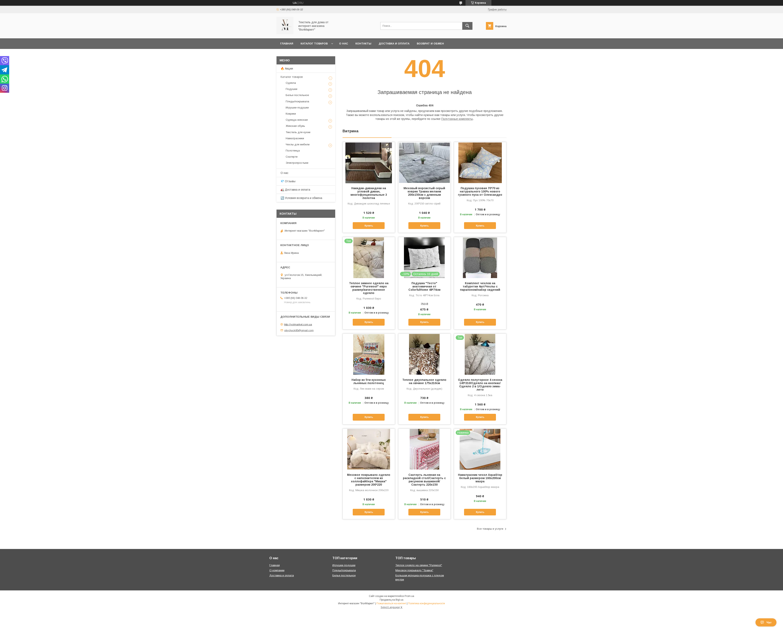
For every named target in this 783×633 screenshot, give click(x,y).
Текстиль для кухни (298, 132)
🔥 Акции (287, 68)
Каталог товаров (314, 43)
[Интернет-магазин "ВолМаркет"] (284, 33)
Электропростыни (297, 162)
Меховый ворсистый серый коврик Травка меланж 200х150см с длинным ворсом (424, 193)
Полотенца (293, 150)
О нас (343, 43)
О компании (276, 570)
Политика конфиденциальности (426, 603)
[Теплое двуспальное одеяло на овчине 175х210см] (424, 354)
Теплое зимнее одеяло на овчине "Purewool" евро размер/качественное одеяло (368, 288)
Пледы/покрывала (297, 101)
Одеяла (291, 82)
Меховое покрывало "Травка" (414, 570)
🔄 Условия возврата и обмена (301, 198)
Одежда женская (297, 119)
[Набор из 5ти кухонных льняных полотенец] (369, 354)
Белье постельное (297, 95)
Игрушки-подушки (297, 107)
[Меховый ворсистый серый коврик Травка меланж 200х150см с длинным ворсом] (424, 162)
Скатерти (291, 156)
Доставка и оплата (394, 43)
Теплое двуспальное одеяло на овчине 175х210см (424, 381)
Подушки (291, 89)
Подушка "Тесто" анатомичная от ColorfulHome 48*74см (424, 286)
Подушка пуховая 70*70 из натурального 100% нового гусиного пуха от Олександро (480, 191)
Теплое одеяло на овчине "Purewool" (418, 565)
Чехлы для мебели (298, 144)
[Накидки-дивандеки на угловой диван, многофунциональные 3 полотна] (369, 162)
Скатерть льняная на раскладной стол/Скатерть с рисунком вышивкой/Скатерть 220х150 (424, 479)
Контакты (363, 43)
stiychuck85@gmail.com (299, 330)
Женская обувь (295, 125)
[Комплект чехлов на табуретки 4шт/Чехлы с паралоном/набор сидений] (480, 257)
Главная (286, 43)
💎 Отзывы (288, 181)
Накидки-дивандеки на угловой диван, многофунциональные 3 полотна (369, 193)
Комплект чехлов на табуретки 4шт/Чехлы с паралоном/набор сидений (480, 286)
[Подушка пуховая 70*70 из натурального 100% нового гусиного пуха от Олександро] (480, 162)
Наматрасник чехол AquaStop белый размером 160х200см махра (480, 478)
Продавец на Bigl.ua (391, 599)
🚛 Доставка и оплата (295, 189)
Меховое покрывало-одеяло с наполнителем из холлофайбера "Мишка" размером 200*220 (368, 479)
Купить (369, 225)
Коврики (291, 113)
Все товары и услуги (490, 528)
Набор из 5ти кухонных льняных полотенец (369, 381)
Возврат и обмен (430, 43)
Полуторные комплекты (457, 118)
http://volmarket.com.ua (298, 324)
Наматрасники (295, 138)
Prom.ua (409, 596)
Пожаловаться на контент (391, 603)
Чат (769, 622)
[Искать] (467, 26)
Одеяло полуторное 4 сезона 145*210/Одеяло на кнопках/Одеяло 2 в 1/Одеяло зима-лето (480, 384)
